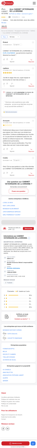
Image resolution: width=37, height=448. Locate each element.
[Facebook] (3, 428)
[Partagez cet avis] (33, 42)
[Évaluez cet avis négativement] (7, 61)
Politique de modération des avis (10, 399)
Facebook (9, 282)
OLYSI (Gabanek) (12, 333)
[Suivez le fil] (33, 443)
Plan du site (4, 406)
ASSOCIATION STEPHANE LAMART (13, 375)
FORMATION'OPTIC (8, 349)
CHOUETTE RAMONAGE (14, 338)
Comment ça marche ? (21, 319)
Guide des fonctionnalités (8, 417)
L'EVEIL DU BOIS (8, 202)
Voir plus (3, 22)
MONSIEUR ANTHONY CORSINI (12, 330)
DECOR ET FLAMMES (9, 354)
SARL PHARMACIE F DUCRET (11, 215)
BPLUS (5, 351)
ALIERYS (5, 378)
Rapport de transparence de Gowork (11, 415)
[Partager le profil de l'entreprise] (33, 222)
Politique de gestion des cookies (10, 401)
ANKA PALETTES (8, 372)
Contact (3, 419)
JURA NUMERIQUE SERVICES (11, 212)
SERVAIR (5, 381)
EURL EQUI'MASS (9, 53)
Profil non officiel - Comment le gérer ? (22, 14)
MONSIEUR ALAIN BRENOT (11, 209)
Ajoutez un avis (17, 443)
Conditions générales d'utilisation (10, 397)
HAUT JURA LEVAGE (9, 205)
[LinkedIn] (7, 428)
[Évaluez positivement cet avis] (4, 61)
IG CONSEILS (7, 369)
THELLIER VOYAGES (9, 357)
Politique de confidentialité (8, 404)
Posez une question (18, 191)
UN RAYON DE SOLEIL (9, 360)
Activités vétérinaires (13, 268)
